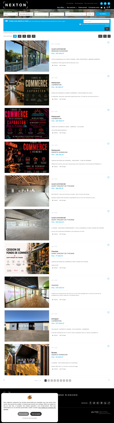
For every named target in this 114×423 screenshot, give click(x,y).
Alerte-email (82, 7)
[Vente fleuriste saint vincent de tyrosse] (27, 258)
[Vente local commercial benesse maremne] (27, 56)
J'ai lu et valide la (85, 24)
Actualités (69, 3)
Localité (67, 11)
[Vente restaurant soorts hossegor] (27, 157)
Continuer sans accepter (29, 418)
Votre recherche (7, 11)
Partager (63, 65)
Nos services (71, 7)
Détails (56, 65)
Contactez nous (93, 7)
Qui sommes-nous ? (91, 3)
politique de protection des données (98, 24)
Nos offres (60, 7)
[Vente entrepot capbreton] (27, 326)
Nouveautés (79, 3)
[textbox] (75, 14)
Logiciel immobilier (103, 411)
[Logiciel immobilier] (95, 412)
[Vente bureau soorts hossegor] (27, 359)
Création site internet (103, 412)
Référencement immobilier (105, 413)
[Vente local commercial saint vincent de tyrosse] (27, 191)
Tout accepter (36, 414)
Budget (36, 11)
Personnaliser (23, 414)
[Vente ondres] (27, 292)
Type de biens (22, 11)
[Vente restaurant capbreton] (27, 89)
